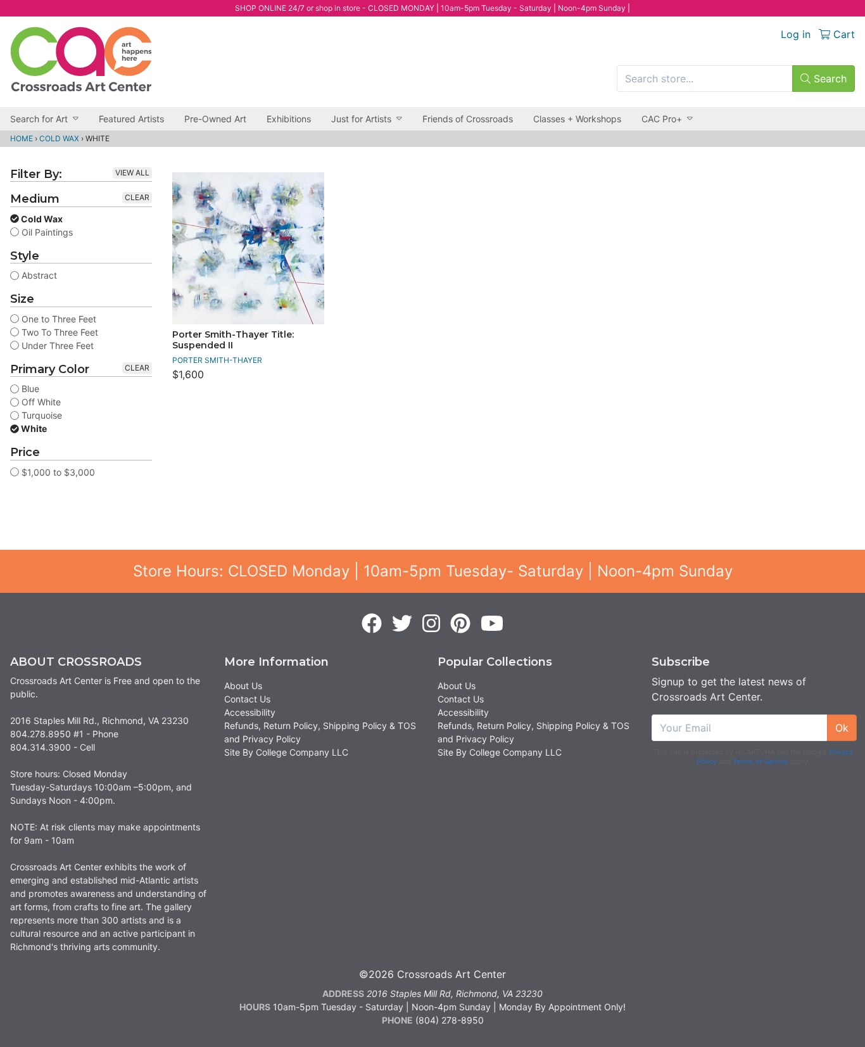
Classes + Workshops (577, 118)
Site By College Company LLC (286, 752)
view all (132, 172)
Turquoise (40, 415)
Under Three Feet (56, 345)
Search (829, 78)
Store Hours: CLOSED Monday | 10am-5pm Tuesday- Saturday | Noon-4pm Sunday (433, 571)
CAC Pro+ (661, 118)
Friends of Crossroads (467, 118)
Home (21, 138)
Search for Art (39, 118)
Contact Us (247, 699)
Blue (29, 388)
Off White (40, 402)
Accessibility (249, 712)
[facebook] (372, 624)
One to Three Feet (57, 319)
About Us (243, 685)
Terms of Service (760, 761)
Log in (796, 34)
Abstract (38, 275)
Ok (842, 727)
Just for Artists (361, 118)
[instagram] (431, 624)
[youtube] (492, 624)
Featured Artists (131, 118)
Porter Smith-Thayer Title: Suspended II (233, 340)
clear (137, 197)
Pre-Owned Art (215, 118)
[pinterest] (460, 624)
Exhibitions (289, 118)
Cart (842, 34)
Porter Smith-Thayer (217, 360)
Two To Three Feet (58, 332)
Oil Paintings (46, 232)
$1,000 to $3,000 (57, 472)
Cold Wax (59, 138)
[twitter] (402, 624)
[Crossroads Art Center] (81, 59)
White (33, 428)
